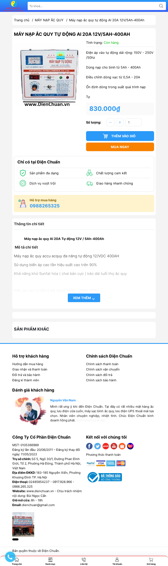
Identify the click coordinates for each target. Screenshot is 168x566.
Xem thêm (82, 298)
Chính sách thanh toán (102, 364)
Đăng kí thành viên (25, 380)
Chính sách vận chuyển (103, 369)
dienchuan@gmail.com (38, 505)
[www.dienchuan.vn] (13, 6)
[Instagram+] (105, 446)
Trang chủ (21, 20)
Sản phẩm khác (31, 329)
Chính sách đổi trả (99, 375)
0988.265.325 (22, 486)
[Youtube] (114, 446)
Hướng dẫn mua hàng (27, 364)
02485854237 (39, 482)
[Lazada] (130, 446)
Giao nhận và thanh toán (29, 369)
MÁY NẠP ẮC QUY (49, 20)
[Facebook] (89, 446)
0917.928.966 (62, 482)
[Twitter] (97, 446)
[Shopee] (122, 446)
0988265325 (45, 205)
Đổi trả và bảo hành (26, 375)
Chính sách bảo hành (101, 380)
